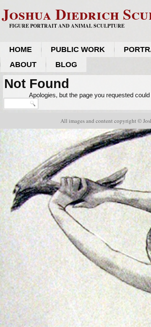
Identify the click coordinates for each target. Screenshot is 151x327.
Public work (78, 49)
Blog (66, 64)
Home (20, 49)
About (23, 64)
